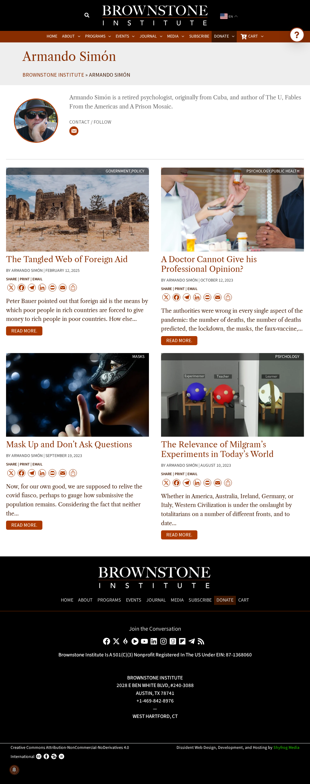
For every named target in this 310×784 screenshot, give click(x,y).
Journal (156, 600)
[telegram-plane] (192, 641)
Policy (137, 171)
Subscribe (200, 600)
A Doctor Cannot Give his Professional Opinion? (209, 264)
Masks (138, 357)
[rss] (202, 641)
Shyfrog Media (286, 748)
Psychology (287, 357)
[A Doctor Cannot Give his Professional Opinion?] (232, 209)
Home (67, 600)
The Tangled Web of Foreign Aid (67, 259)
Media (177, 600)
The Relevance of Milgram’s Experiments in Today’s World (217, 449)
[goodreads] (174, 641)
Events (133, 600)
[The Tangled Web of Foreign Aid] (77, 209)
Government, (118, 171)
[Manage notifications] (14, 770)
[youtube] (145, 641)
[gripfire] (126, 641)
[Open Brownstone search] (297, 34)
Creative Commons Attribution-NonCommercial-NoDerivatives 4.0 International (70, 752)
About (85, 600)
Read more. (24, 331)
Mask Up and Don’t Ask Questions (69, 444)
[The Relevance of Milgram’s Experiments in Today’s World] (232, 394)
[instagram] (164, 641)
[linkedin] (155, 641)
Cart (243, 600)
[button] (87, 16)
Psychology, (258, 171)
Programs (109, 600)
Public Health (285, 171)
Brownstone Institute (53, 74)
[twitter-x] (117, 641)
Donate (224, 600)
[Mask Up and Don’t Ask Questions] (77, 394)
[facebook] (107, 641)
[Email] (73, 130)
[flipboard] (183, 641)
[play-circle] (136, 641)
